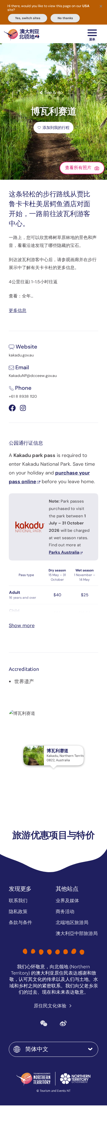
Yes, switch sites (27, 18)
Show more (22, 625)
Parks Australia (64, 552)
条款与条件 (20, 922)
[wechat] (43, 1023)
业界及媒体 (67, 900)
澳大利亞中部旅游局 (77, 933)
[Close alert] (101, 6)
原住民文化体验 (50, 1005)
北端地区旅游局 (72, 922)
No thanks (65, 18)
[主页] (21, 34)
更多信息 (17, 310)
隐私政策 (18, 911)
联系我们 (18, 900)
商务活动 (65, 911)
